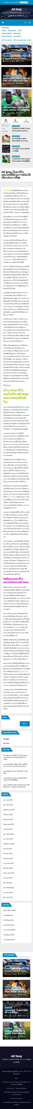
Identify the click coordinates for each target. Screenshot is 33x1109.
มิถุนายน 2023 (8, 819)
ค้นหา (5, 717)
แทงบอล (19, 30)
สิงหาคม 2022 (8, 858)
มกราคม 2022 (8, 892)
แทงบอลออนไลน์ (6, 53)
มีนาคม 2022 (7, 883)
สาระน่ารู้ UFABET (9, 930)
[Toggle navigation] (30, 22)
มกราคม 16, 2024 (11, 1036)
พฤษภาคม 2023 (8, 824)
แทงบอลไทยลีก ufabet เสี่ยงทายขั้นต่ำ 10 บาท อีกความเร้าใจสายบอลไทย (16, 80)
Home (16, 1078)
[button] (25, 22)
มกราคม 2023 (8, 839)
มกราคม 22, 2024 (10, 61)
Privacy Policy (10, 1088)
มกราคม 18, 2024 (10, 83)
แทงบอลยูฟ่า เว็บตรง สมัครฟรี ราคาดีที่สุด (16, 1011)
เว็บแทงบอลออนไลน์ (6, 36)
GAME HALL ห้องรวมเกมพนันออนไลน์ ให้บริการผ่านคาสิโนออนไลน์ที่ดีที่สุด (16, 1083)
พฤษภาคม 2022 (8, 873)
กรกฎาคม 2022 (8, 863)
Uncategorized (8, 915)
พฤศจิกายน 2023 (8, 810)
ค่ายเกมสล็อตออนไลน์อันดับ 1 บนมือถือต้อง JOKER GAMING (16, 1103)
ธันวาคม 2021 (8, 897)
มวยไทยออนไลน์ (8, 925)
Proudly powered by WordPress (10, 1071)
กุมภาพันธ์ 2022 (8, 887)
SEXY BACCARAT (9, 910)
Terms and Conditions (16, 1098)
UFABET (4, 30)
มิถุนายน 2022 (8, 868)
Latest (6, 122)
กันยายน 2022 (8, 853)
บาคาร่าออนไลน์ (17, 36)
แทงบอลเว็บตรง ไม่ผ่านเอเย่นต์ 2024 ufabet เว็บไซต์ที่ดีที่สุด (15, 1033)
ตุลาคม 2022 (7, 848)
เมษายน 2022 (7, 878)
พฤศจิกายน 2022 (8, 844)
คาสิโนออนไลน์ (16, 33)
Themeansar (16, 1073)
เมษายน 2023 (7, 829)
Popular (15, 122)
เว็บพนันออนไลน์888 (7, 33)
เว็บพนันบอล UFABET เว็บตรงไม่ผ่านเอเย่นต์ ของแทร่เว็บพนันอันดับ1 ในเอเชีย (16, 58)
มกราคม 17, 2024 (11, 1015)
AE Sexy (16, 9)
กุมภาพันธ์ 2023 (8, 834)
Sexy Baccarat (8, 259)
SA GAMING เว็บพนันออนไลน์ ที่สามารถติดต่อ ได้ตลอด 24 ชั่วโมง (17, 1093)
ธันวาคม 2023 (8, 805)
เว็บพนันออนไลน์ (12, 30)
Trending (26, 122)
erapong (21, 61)
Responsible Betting (21, 1088)
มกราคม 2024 (8, 800)
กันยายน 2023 (8, 814)
